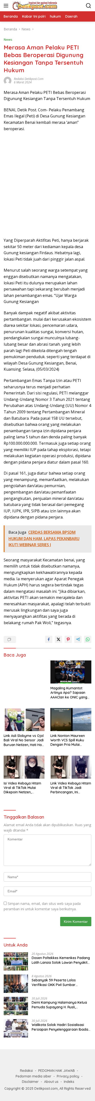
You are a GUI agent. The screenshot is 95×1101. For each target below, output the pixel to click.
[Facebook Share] (48, 639)
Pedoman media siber (33, 1076)
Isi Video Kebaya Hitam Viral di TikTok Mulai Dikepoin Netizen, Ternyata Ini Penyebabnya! (22, 788)
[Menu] (7, 5)
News (8, 39)
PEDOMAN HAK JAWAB (56, 1070)
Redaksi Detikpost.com (28, 79)
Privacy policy (68, 1076)
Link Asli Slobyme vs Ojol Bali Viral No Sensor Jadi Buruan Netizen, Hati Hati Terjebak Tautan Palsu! (24, 740)
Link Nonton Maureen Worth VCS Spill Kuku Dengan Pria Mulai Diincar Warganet (67, 740)
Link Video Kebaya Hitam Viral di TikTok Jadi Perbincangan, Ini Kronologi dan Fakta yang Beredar (70, 788)
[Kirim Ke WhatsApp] (87, 639)
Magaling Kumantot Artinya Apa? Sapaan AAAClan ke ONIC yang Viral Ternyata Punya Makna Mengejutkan (68, 692)
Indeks (69, 1081)
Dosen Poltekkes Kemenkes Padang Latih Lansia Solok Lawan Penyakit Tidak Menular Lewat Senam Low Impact (61, 960)
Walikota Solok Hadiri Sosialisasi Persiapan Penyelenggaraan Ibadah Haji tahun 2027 (61, 1027)
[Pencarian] (88, 6)
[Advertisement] (47, 184)
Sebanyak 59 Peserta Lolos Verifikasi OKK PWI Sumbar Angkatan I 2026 (54, 982)
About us (51, 1081)
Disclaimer (30, 1081)
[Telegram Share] (78, 639)
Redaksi (26, 1070)
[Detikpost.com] (34, 5)
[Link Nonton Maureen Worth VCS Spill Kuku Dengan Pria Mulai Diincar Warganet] (70, 719)
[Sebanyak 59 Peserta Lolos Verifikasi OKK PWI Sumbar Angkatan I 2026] (16, 983)
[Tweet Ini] (58, 639)
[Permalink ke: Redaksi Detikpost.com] (7, 80)
